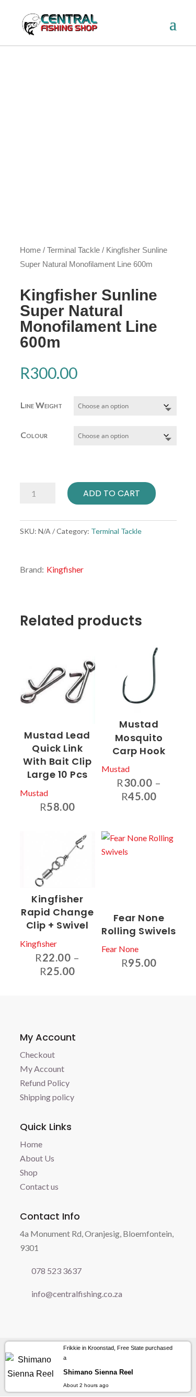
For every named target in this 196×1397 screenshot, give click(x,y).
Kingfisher (65, 569)
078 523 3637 (56, 1271)
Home (30, 250)
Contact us (39, 1186)
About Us (37, 1158)
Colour (34, 435)
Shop (29, 1172)
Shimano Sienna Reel (98, 1372)
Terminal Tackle (73, 250)
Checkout (37, 1054)
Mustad (34, 793)
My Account (42, 1069)
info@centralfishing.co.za (76, 1294)
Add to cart (111, 493)
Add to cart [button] (86, 645)
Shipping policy (47, 1097)
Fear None (120, 949)
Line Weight (41, 405)
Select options (168, 645)
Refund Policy (45, 1083)
